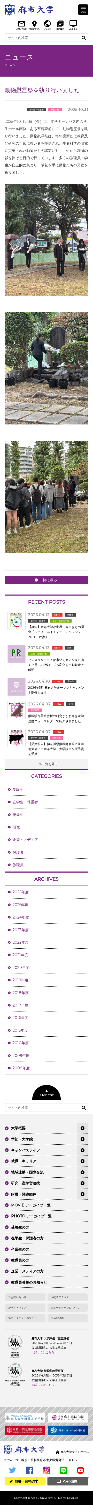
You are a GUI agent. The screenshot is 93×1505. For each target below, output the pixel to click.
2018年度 (21, 992)
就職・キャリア (23, 1161)
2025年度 (20, 904)
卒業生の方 (20, 1249)
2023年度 (21, 930)
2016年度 (20, 1017)
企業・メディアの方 (27, 1271)
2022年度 (21, 942)
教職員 (18, 864)
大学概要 (18, 1128)
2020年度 (21, 967)
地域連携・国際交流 (27, 1172)
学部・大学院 (22, 1139)
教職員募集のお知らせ (29, 1282)
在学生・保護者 (25, 802)
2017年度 (20, 1005)
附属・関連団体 (23, 1194)
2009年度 (21, 1055)
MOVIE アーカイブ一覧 (31, 1205)
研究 (16, 827)
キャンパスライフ (25, 1150)
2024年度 (21, 917)
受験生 (18, 789)
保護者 (18, 852)
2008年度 (21, 1068)
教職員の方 (20, 1260)
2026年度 (21, 892)
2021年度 (20, 955)
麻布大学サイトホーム (74, 1452)
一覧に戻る (48, 580)
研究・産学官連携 (25, 1183)
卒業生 (18, 814)
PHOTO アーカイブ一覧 (31, 1216)
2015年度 (20, 1030)
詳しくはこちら (44, 1352)
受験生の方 (20, 1227)
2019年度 (20, 980)
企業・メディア (25, 839)
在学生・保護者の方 (27, 1238)
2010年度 (21, 1043)
